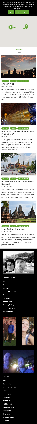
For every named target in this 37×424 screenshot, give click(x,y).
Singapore (7, 411)
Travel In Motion (23, 81)
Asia (4, 285)
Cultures (5, 81)
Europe (5, 295)
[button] (26, 26)
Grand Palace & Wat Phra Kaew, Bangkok (17, 182)
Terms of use (8, 312)
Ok (11, 12)
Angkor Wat (7, 84)
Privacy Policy (8, 305)
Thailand (6, 414)
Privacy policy (22, 12)
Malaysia (6, 401)
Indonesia (7, 394)
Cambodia (7, 384)
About (5, 281)
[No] (34, 8)
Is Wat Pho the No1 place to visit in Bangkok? (17, 132)
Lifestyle (6, 298)
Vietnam (6, 421)
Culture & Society (9, 291)
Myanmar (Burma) (10, 407)
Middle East (7, 302)
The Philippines (8, 417)
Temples (13, 81)
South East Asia (9, 308)
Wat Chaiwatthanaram (13, 229)
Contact (6, 288)
